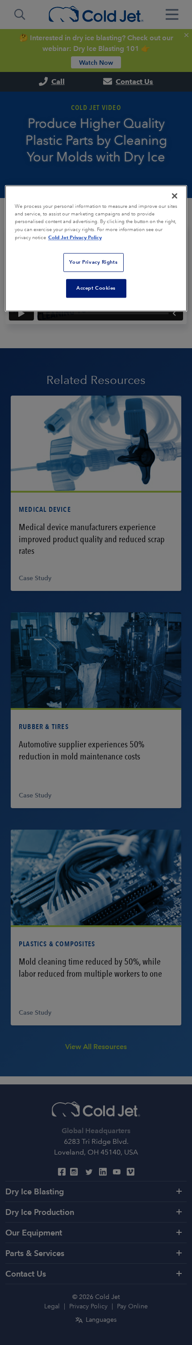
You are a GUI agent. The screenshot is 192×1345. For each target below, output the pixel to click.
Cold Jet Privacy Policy (75, 237)
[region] (96, 249)
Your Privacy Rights (93, 262)
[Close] (174, 196)
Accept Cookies (96, 288)
